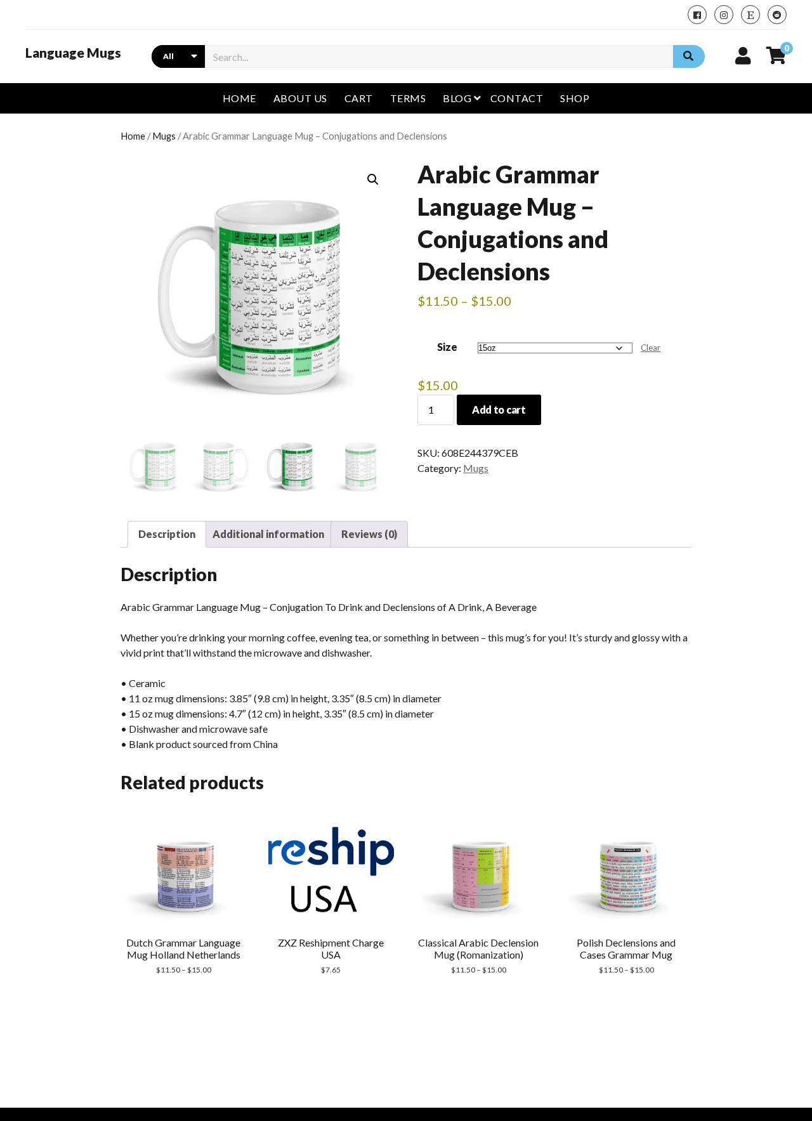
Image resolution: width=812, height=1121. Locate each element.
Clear (650, 348)
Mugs (164, 135)
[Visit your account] (743, 55)
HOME (239, 98)
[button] (373, 179)
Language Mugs (73, 52)
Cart (358, 98)
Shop (574, 98)
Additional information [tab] (268, 534)
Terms (408, 98)
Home (133, 135)
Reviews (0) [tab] (369, 534)
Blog (457, 98)
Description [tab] (166, 534)
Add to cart (498, 409)
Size (447, 347)
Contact (516, 98)
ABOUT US (300, 98)
